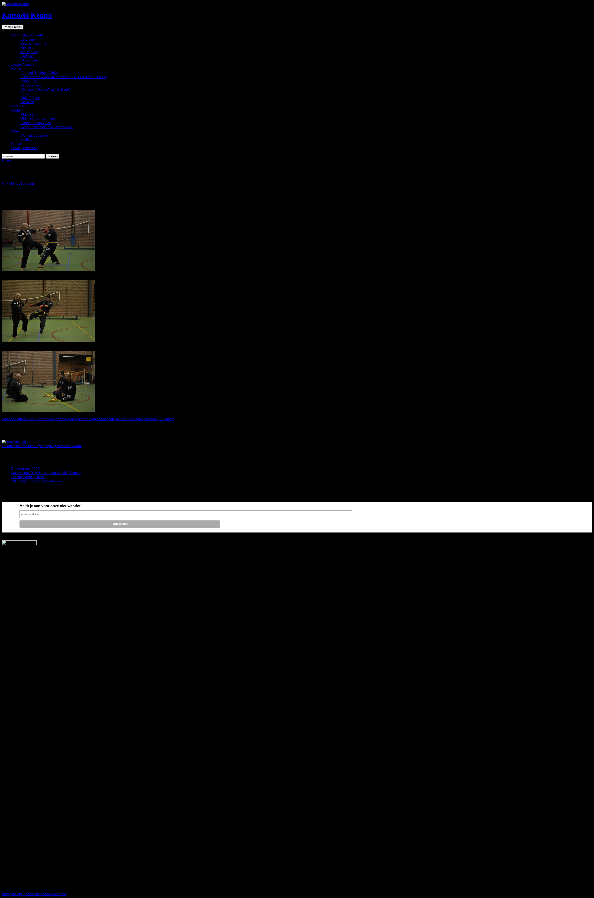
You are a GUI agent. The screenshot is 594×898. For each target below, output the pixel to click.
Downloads (28, 60)
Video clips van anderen (38, 119)
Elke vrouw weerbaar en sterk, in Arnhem (132, 419)
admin (29, 183)
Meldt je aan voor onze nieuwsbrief (49, 506)
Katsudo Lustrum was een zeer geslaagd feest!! (46, 419)
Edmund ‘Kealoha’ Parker (39, 73)
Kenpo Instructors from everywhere (46, 127)
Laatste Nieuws (22, 64)
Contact (17, 144)
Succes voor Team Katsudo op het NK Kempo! (46, 473)
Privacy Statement (24, 148)
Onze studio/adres (33, 43)
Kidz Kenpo (20, 106)
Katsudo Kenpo (27, 15)
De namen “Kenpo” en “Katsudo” (45, 89)
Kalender (27, 56)
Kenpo (16, 69)
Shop (15, 131)
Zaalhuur (27, 139)
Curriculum (28, 81)
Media (15, 110)
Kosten (25, 48)
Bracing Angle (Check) (28, 477)
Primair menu (13, 27)
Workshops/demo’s (34, 135)
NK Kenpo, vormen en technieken (36, 481)
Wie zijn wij (29, 52)
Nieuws (7, 161)
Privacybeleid (12, 894)
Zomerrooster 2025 (25, 469)
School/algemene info (27, 35)
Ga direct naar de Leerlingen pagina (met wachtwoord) (42, 446)
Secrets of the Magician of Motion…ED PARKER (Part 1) (63, 77)
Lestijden (27, 39)
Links (24, 94)
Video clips (28, 114)
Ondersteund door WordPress (44, 894)
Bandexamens (30, 85)
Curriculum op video (35, 123)
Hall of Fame (30, 98)
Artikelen (27, 102)
